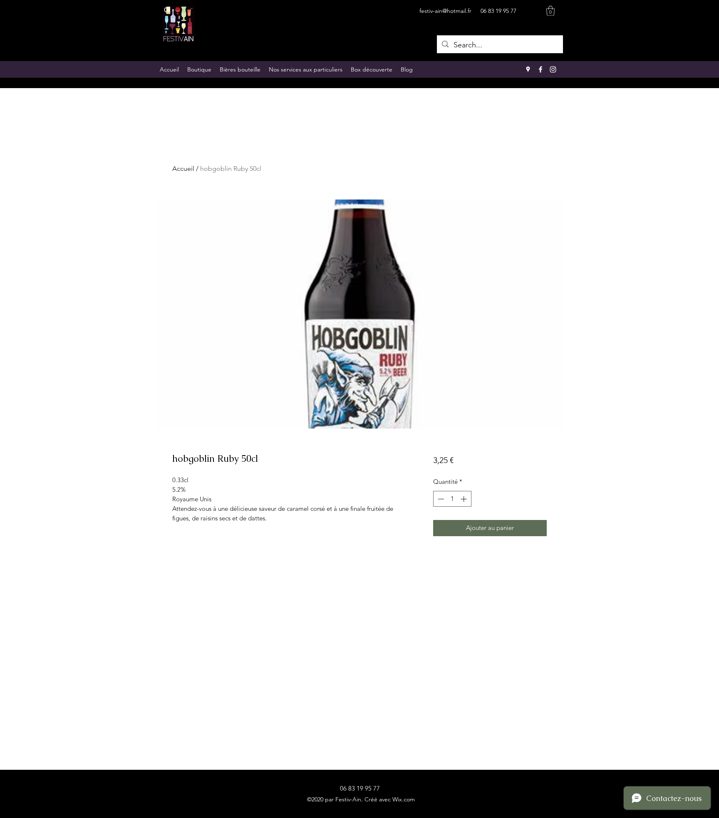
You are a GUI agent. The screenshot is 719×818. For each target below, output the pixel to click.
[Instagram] (553, 69)
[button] (550, 11)
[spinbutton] (452, 499)
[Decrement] (440, 499)
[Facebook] (540, 69)
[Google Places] (528, 69)
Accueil (183, 168)
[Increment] (464, 499)
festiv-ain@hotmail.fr (445, 11)
